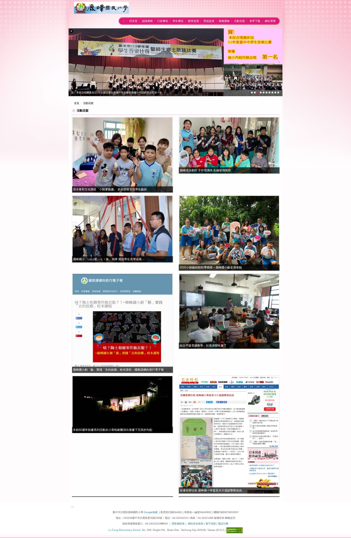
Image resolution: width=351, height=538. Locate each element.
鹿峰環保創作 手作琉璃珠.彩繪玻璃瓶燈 (205, 170)
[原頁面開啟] (229, 145)
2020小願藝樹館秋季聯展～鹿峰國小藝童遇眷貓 (211, 267)
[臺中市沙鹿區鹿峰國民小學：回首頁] (101, 8)
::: (124, 20)
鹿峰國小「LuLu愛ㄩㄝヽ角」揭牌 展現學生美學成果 (107, 259)
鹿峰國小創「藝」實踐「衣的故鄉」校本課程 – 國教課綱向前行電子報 (118, 369)
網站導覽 (270, 20)
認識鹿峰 (147, 20)
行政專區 (162, 20)
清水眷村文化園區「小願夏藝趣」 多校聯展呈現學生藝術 (110, 189)
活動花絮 (239, 20)
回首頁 (133, 20)
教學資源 (193, 20)
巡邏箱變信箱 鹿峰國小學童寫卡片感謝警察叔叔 (211, 490)
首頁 (76, 103)
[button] (71, 31)
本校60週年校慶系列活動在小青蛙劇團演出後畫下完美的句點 (112, 429)
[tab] (251, 92)
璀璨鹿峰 (224, 20)
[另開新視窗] (122, 154)
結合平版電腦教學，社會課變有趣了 (203, 345)
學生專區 (178, 20)
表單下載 (254, 20)
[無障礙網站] (235, 530)
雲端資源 (208, 20)
